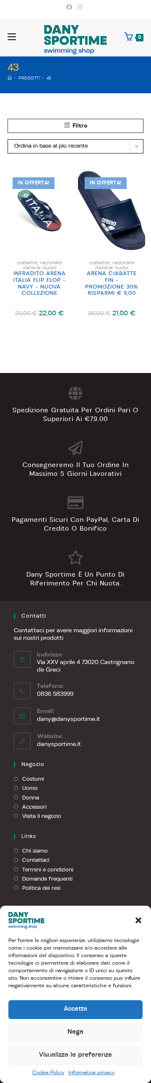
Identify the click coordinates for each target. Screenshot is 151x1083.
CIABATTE (27, 263)
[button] (138, 920)
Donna (30, 798)
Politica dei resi (41, 888)
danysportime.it (59, 744)
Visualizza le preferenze (75, 1055)
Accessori (34, 807)
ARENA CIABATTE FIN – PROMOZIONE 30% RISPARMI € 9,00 (111, 283)
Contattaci (35, 860)
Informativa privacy (91, 1072)
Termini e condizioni (47, 870)
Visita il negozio (41, 816)
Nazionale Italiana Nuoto (42, 266)
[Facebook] (70, 8)
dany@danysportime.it (68, 719)
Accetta (75, 1009)
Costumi (33, 779)
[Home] (10, 78)
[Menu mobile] (12, 37)
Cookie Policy (48, 1072)
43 (49, 78)
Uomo (30, 788)
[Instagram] (80, 8)
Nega (75, 1032)
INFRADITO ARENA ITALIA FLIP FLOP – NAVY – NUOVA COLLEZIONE (39, 283)
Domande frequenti (47, 879)
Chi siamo (35, 851)
